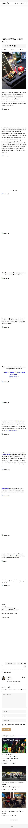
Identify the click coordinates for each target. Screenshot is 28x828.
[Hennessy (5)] (14, 296)
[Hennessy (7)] (14, 390)
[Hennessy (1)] (14, 116)
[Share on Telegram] (21, 663)
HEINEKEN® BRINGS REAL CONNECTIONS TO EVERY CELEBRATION (10, 759)
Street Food (5, 784)
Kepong (7, 782)
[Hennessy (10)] (14, 477)
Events (3, 754)
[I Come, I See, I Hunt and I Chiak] (5, 3)
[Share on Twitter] (8, 46)
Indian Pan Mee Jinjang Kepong (11, 787)
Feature (7, 754)
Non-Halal (14, 782)
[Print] (15, 46)
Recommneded (21, 782)
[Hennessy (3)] (14, 212)
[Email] (10, 46)
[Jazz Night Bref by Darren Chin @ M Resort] (14, 800)
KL (10, 782)
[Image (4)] (14, 568)
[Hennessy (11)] (14, 513)
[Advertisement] (14, 21)
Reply (24, 677)
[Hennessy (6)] (14, 345)
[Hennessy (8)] (14, 410)
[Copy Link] (12, 46)
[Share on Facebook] (5, 46)
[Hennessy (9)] (14, 441)
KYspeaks (9, 677)
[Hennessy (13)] (14, 593)
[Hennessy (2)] (14, 171)
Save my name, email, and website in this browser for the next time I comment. (14, 725)
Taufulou (5, 49)
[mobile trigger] (25, 3)
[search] (15, 3)
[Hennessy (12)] (14, 542)
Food (11, 754)
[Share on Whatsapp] (18, 663)
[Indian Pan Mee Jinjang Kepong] (14, 773)
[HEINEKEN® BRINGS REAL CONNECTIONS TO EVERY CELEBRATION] (14, 745)
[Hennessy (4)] (14, 251)
